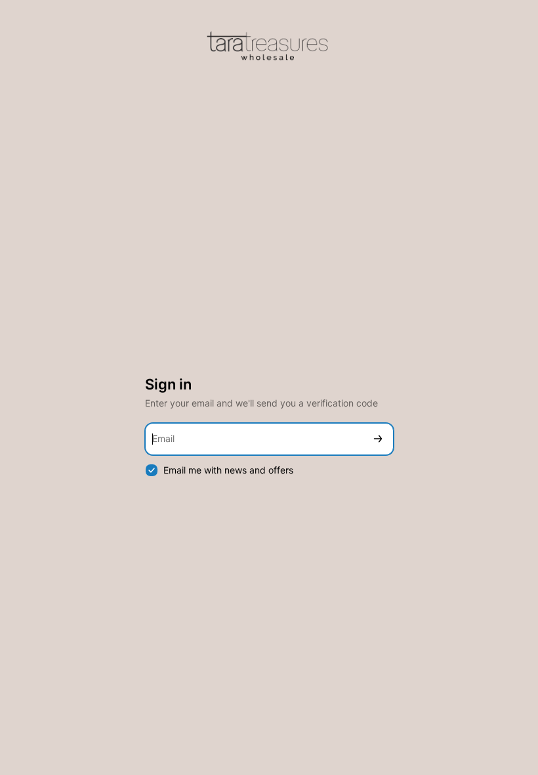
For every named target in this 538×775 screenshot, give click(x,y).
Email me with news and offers (228, 470)
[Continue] (378, 439)
